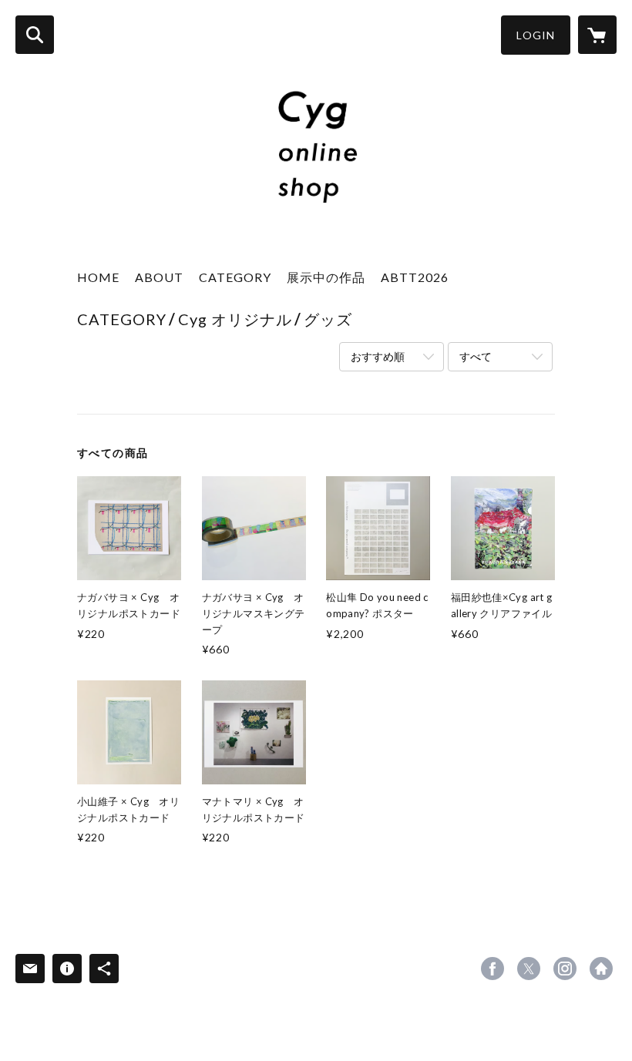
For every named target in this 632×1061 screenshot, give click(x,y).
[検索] (34, 34)
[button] (535, 35)
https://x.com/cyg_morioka (528, 968)
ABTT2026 (415, 277)
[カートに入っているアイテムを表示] (597, 34)
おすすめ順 (378, 356)
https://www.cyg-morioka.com (601, 968)
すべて (475, 356)
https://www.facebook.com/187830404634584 (492, 968)
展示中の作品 (326, 277)
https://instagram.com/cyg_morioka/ (565, 968)
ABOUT (159, 277)
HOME (98, 277)
